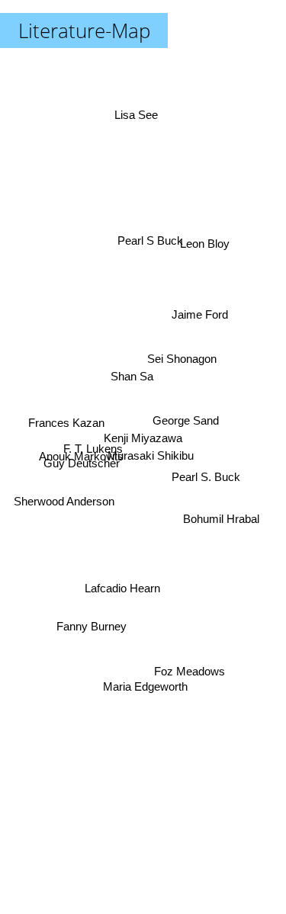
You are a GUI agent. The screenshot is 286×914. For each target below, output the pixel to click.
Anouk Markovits (77, 438)
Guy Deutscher (81, 460)
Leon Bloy (206, 241)
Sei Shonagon (181, 360)
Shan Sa (130, 376)
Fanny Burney (97, 643)
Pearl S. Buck (206, 470)
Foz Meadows (189, 674)
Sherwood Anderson (62, 501)
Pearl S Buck (153, 240)
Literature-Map (84, 30)
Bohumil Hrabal (222, 517)
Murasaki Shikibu (150, 457)
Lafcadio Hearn (123, 590)
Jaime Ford (199, 296)
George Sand (186, 434)
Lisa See (138, 113)
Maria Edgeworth (141, 689)
